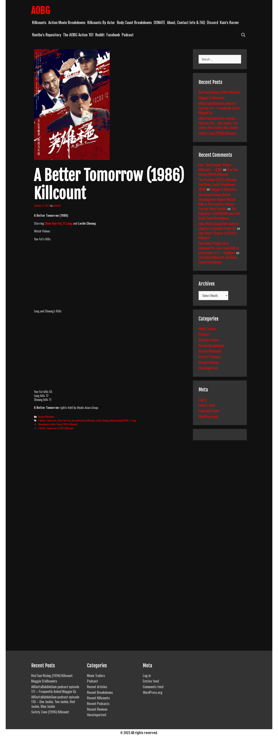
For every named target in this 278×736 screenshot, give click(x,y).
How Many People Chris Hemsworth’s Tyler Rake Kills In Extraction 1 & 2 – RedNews (219, 247)
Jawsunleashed (78, 420)
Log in (203, 399)
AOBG (40, 10)
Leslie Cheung (102, 420)
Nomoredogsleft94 (119, 420)
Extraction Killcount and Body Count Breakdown (218, 259)
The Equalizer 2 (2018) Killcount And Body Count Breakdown (219, 213)
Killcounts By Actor (101, 22)
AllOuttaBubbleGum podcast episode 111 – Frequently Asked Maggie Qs (219, 107)
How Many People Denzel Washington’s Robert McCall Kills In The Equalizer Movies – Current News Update (218, 201)
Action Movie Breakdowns (66, 22)
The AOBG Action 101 (78, 34)
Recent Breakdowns (211, 345)
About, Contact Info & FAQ (186, 22)
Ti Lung (67, 223)
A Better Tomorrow (47, 420)
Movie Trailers (208, 328)
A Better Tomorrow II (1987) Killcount (56, 428)
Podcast (128, 34)
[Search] (243, 34)
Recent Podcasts (210, 356)
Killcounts (39, 22)
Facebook (113, 34)
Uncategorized (208, 367)
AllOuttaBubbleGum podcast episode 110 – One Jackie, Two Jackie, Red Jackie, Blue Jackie (218, 122)
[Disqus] (110, 490)
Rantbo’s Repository (46, 34)
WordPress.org (208, 416)
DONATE (159, 22)
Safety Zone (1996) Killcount (217, 133)
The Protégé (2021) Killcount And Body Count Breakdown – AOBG (218, 184)
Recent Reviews (209, 362)
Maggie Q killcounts (211, 97)
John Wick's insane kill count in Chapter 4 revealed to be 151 (218, 226)
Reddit (100, 34)
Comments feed (209, 410)
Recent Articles (209, 339)
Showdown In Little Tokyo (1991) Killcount (57, 424)
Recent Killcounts (46, 416)
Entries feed (207, 405)
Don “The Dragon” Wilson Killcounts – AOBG (215, 167)
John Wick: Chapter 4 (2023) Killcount (217, 235)
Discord (212, 22)
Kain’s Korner (229, 22)
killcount (91, 420)
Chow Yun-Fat (53, 223)
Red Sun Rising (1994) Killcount (219, 92)
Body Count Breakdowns (134, 22)
